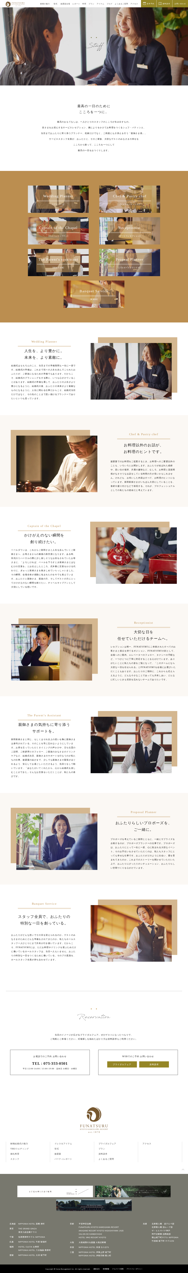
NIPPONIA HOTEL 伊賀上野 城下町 (95, 1252)
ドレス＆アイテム (63, 1143)
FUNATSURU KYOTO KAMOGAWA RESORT (99, 1227)
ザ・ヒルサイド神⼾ (161, 1230)
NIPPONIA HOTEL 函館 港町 (31, 1223)
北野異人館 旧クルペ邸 (163, 1223)
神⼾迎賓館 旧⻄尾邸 (161, 1234)
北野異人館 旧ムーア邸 (162, 1227)
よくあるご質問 (121, 3)
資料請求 (154, 1064)
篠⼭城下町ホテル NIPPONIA (165, 1237)
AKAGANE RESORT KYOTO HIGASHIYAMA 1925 (101, 1230)
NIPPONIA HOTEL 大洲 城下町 (32, 1255)
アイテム (100, 3)
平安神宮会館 (85, 1223)
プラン (91, 3)
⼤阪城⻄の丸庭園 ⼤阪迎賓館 (92, 1242)
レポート (76, 3)
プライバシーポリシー (134, 1269)
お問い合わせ (180, 3)
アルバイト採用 (118, 1269)
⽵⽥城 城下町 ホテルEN (163, 1240)
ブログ (109, 3)
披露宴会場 (65, 3)
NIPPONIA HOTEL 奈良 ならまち (94, 1247)
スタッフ (14, 1158)
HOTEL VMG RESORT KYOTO (92, 1237)
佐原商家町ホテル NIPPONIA (31, 1236)
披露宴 (57, 1153)
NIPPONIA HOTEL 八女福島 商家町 (34, 1250)
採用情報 (106, 1269)
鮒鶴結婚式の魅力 (19, 1143)
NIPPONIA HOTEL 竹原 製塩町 (32, 1241)
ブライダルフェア (122, 1064)
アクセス (134, 3)
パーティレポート (63, 1158)
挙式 (55, 3)
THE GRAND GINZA (27, 1228)
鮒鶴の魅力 (45, 3)
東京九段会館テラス (27, 1232)
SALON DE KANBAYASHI (90, 1234)
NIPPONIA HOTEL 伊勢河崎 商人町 (95, 1255)
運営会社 (96, 1269)
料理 (84, 3)
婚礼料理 (14, 1153)
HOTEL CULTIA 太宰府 (28, 1246)
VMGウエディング (19, 1148)
